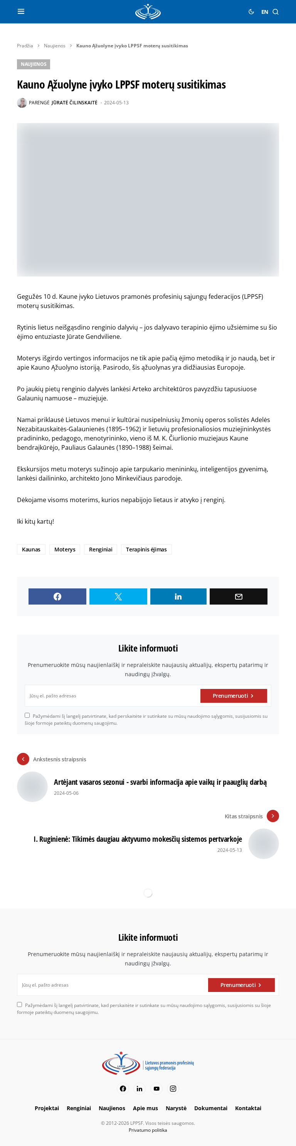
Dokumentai (210, 1108)
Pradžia (25, 45)
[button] (21, 11)
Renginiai (100, 549)
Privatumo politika (148, 1130)
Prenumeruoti (230, 695)
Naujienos (55, 45)
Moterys (65, 549)
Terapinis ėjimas (146, 549)
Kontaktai (248, 1108)
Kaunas (31, 549)
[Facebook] (123, 1088)
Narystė (176, 1108)
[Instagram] (173, 1088)
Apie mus (145, 1108)
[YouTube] (156, 1088)
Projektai (47, 1108)
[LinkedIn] (139, 1088)
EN (264, 11)
